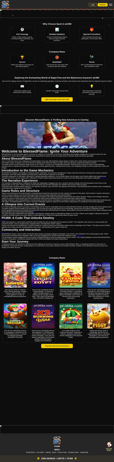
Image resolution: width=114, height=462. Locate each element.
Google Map (84, 452)
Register (103, 5)
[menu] (110, 5)
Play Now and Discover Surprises (57, 346)
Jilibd (3, 220)
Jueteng (48, 452)
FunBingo (79, 235)
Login (93, 5)
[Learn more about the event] (57, 17)
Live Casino (40, 452)
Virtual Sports (30, 452)
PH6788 (103, 178)
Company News (73, 452)
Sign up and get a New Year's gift (57, 99)
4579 (35, 212)
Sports (54, 452)
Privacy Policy (62, 452)
